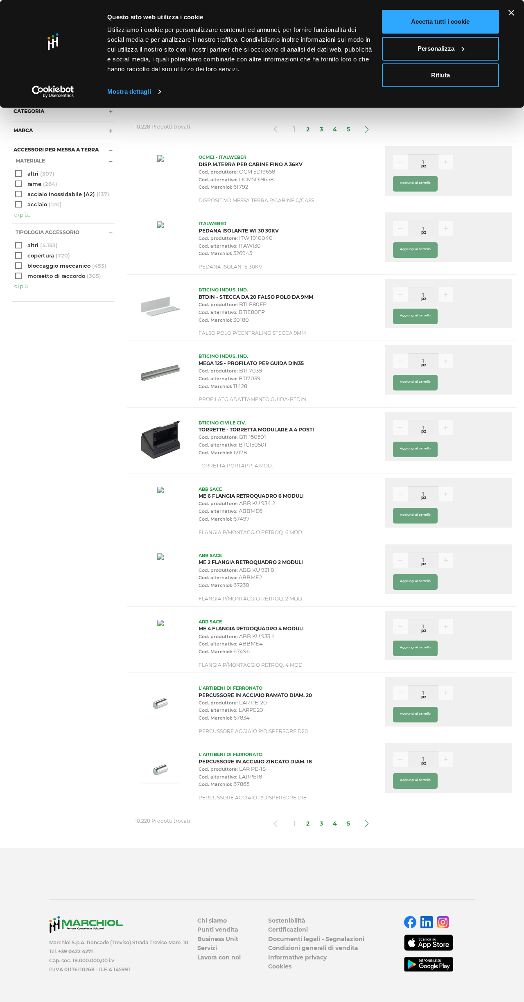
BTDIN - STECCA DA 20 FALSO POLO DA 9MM (256, 297)
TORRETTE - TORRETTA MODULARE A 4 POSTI (256, 430)
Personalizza (436, 48)
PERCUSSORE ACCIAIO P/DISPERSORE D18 (253, 797)
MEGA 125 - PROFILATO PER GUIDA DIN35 (251, 363)
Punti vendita (217, 929)
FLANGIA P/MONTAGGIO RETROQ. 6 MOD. (251, 532)
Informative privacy (297, 957)
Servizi (207, 948)
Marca (22, 130)
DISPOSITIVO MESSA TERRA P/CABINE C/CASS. (257, 200)
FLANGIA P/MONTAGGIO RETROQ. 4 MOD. (251, 665)
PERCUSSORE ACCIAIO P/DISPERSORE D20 (253, 731)
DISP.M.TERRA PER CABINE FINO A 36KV (251, 164)
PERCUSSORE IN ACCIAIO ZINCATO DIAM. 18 (255, 761)
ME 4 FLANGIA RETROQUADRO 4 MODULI (251, 628)
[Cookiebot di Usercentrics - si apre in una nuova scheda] (53, 92)
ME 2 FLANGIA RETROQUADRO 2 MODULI (251, 562)
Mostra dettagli (129, 91)
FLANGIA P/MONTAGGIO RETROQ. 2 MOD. (251, 599)
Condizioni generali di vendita (313, 948)
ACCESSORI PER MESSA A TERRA (55, 150)
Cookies (279, 966)
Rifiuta (440, 75)
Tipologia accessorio (46, 232)
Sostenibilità (286, 920)
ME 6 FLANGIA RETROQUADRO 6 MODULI (251, 496)
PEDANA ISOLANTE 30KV (230, 267)
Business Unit (217, 939)
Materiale (29, 161)
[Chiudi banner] (511, 13)
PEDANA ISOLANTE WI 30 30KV (239, 231)
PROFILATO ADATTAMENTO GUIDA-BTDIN (252, 399)
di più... (23, 215)
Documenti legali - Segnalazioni (316, 939)
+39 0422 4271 (75, 951)
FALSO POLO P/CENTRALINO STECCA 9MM (252, 333)
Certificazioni (288, 929)
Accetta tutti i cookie (440, 21)
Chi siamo (212, 920)
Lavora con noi (219, 957)
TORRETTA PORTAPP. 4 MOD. (236, 466)
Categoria (28, 111)
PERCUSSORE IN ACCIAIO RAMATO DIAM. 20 (255, 695)
